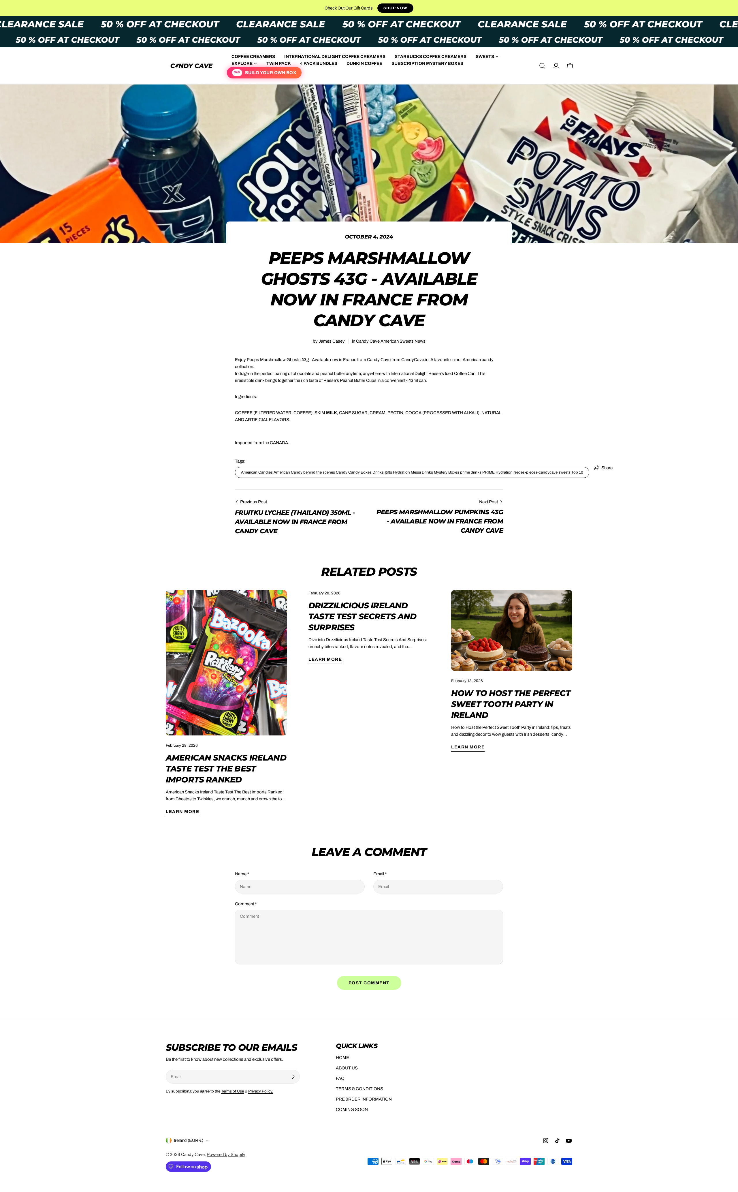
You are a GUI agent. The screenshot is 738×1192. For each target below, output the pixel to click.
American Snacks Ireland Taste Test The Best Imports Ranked (226, 768)
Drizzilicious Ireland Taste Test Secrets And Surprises (362, 616)
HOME (342, 1057)
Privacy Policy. (260, 1091)
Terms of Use (232, 1091)
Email (380, 874)
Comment (246, 904)
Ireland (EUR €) (188, 1140)
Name (242, 874)
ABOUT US (347, 1068)
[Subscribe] (293, 1077)
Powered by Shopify (226, 1154)
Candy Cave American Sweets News (391, 341)
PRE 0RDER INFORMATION (364, 1099)
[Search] (542, 66)
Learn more (182, 811)
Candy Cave (193, 1154)
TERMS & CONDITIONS (359, 1088)
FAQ (340, 1078)
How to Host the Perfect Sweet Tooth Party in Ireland (511, 704)
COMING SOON (352, 1109)
